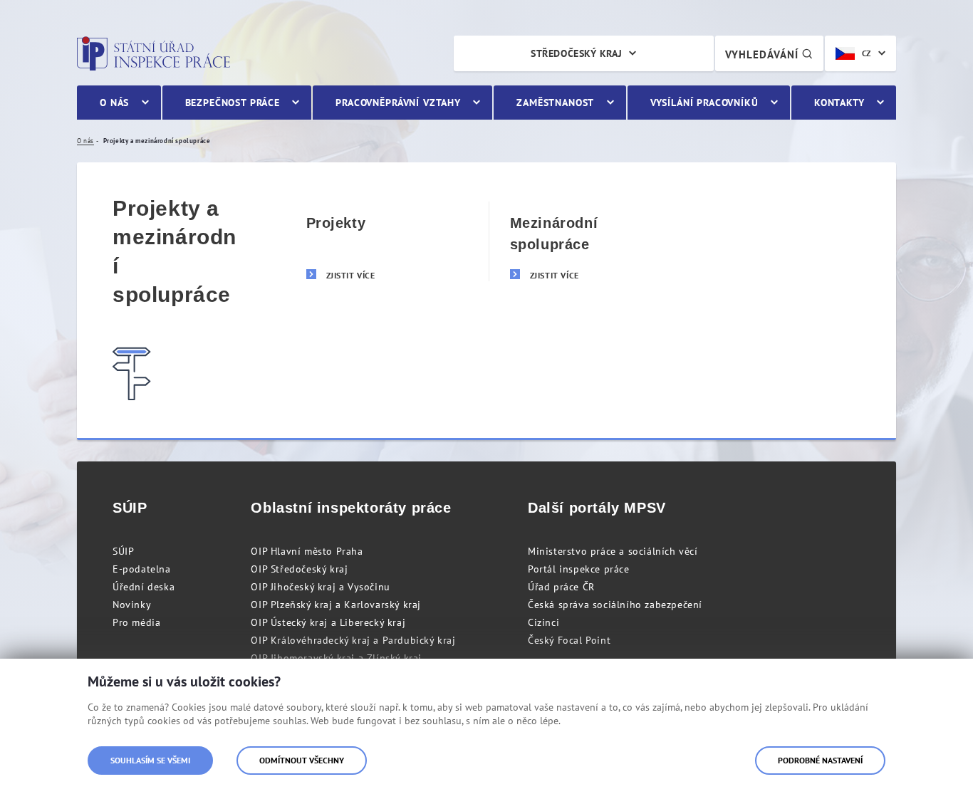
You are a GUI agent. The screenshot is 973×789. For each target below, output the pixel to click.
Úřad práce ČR (561, 586)
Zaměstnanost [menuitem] (555, 102)
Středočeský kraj (576, 53)
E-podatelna (142, 569)
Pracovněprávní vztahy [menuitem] (398, 102)
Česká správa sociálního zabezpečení (615, 604)
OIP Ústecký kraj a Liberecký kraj (328, 622)
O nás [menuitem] (114, 102)
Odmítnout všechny (301, 760)
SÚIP (123, 551)
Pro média (136, 622)
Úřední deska (144, 586)
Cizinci (543, 622)
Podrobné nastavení (820, 760)
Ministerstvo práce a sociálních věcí (613, 551)
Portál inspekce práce (579, 569)
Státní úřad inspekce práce (153, 53)
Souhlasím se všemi (150, 760)
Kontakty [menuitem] (839, 102)
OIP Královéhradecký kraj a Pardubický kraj (353, 640)
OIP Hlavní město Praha (307, 551)
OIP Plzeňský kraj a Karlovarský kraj (336, 604)
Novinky (132, 604)
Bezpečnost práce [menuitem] (232, 102)
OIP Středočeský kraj (299, 569)
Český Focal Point (569, 640)
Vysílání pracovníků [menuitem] (704, 102)
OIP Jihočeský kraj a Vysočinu (320, 586)
